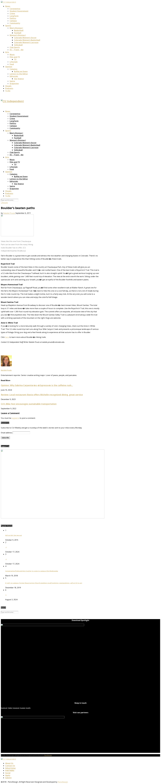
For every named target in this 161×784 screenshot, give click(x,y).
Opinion (8, 66)
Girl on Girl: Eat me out (13, 535)
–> (6, 547)
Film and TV (15, 57)
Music (12, 54)
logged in (15, 418)
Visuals (8, 86)
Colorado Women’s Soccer (25, 37)
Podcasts (9, 88)
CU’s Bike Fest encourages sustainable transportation (29, 403)
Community (15, 23)
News (7, 6)
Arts (7, 52)
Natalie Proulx (9, 213)
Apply (7, 775)
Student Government (19, 11)
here (7, 337)
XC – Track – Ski (16, 50)
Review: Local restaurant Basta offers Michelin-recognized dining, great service (42, 394)
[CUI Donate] (52, 518)
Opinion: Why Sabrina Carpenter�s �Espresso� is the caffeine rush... (37, 385)
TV (15, 59)
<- (6, 595)
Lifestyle (14, 62)
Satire (12, 81)
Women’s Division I (18, 35)
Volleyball (18, 45)
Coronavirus (15, 8)
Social (7, 773)
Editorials (14, 76)
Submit (8, 778)
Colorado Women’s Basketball (27, 40)
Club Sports (15, 47)
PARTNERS (9, 770)
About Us (9, 763)
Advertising (10, 768)
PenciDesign (48, 755)
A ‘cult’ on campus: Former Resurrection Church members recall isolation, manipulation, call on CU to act (43, 583)
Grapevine (14, 83)
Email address (6, 432)
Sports (8, 25)
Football (17, 33)
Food (12, 64)
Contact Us (10, 765)
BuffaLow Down (21, 71)
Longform (14, 16)
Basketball (18, 30)
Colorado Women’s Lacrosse (26, 42)
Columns (13, 69)
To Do (7, 91)
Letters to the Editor (19, 74)
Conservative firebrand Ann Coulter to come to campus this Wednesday (31, 571)
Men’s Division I (16, 28)
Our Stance (19, 79)
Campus (13, 21)
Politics (13, 18)
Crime (12, 13)
